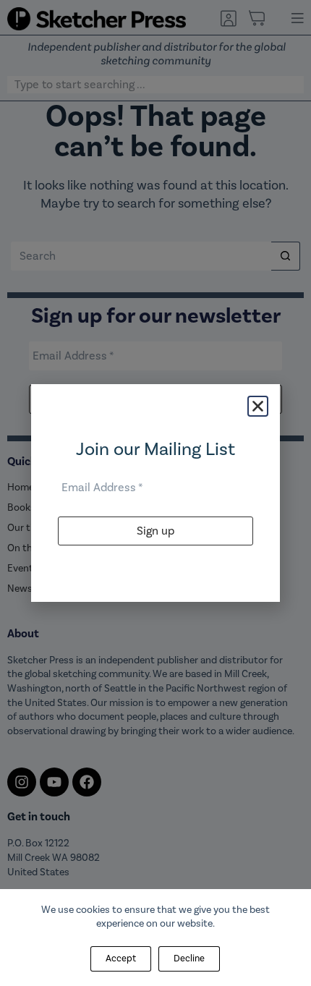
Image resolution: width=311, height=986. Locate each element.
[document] (155, 493)
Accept (121, 958)
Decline (189, 958)
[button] (257, 406)
